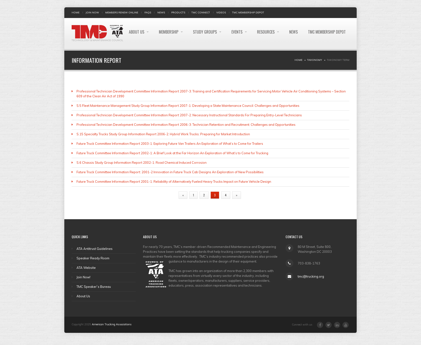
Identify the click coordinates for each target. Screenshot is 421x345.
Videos (221, 12)
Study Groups (205, 32)
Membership (169, 32)
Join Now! (83, 277)
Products (178, 12)
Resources (266, 32)
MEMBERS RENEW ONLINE (121, 12)
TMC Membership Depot (248, 12)
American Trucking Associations (112, 324)
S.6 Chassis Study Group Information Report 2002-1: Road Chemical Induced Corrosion (142, 162)
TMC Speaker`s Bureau (94, 287)
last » (251, 195)
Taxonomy (314, 60)
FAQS (147, 12)
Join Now (92, 12)
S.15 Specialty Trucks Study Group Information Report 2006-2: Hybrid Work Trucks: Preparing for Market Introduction (163, 134)
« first (168, 195)
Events (237, 32)
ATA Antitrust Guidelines (95, 249)
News (161, 12)
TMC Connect (200, 12)
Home (75, 12)
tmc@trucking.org (311, 276)
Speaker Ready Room (93, 258)
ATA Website (86, 268)
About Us (137, 32)
